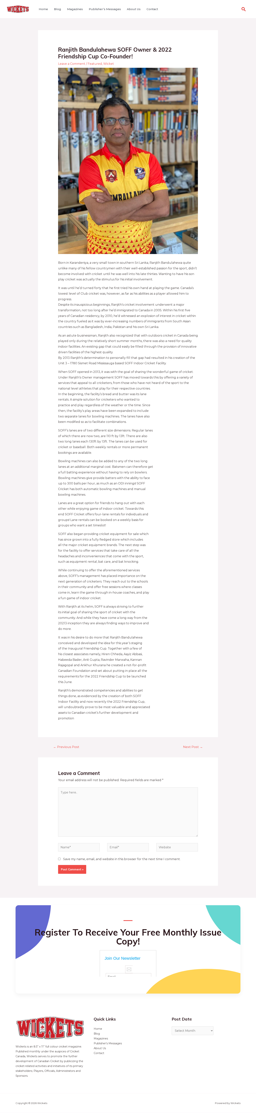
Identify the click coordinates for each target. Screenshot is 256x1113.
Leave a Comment (71, 64)
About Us (134, 9)
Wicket (108, 64)
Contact (152, 9)
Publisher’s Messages (105, 9)
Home (43, 9)
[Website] (177, 848)
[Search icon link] (243, 9)
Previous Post (66, 747)
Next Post (193, 747)
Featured (95, 64)
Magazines (75, 9)
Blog (57, 9)
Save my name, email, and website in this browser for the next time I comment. (121, 859)
